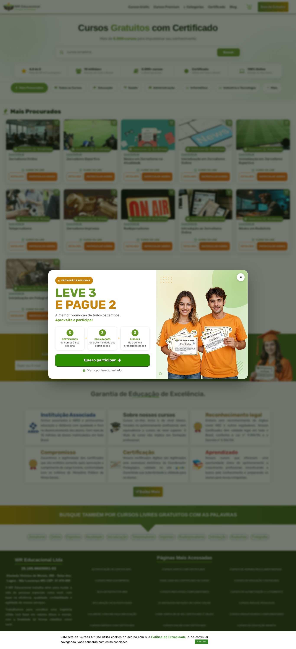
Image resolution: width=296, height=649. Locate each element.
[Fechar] (241, 277)
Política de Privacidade (168, 637)
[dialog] (148, 324)
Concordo (201, 642)
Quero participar (100, 360)
